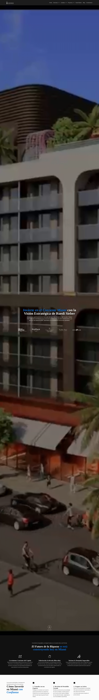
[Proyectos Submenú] (73, 2)
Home (50, 2)
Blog (84, 2)
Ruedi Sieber (79, 2)
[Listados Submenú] (66, 2)
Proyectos (70, 2)
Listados (63, 2)
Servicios (55, 2)
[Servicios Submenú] (58, 2)
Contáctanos (89, 2)
